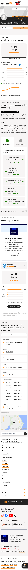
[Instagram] (2, 515)
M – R (13, 493)
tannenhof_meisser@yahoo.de (14, 367)
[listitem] (10, 448)
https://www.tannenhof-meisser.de (15, 407)
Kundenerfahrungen (18, 33)
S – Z (13, 496)
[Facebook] (6, 515)
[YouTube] (11, 515)
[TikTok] (15, 515)
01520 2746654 (10, 359)
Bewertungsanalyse (6, 33)
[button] (25, 565)
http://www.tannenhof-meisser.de (15, 408)
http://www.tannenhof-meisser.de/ (15, 375)
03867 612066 (9, 352)
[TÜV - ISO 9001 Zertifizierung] (4, 538)
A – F (13, 445)
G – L (13, 490)
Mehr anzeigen (6, 318)
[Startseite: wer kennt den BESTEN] (6, 3)
